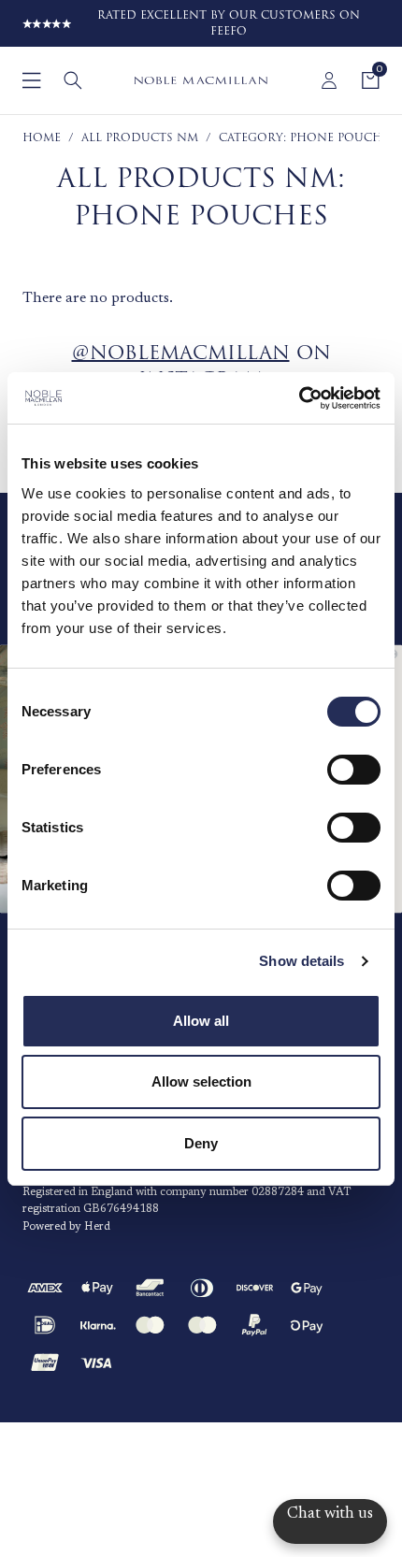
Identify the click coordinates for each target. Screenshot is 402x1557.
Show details (301, 961)
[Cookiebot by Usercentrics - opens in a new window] (298, 398)
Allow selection (201, 1081)
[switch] (353, 770)
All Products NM (139, 138)
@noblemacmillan (181, 353)
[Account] (329, 80)
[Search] (73, 80)
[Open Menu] (31, 80)
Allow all (201, 1021)
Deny (201, 1143)
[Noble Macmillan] (200, 80)
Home (41, 138)
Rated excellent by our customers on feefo (228, 23)
